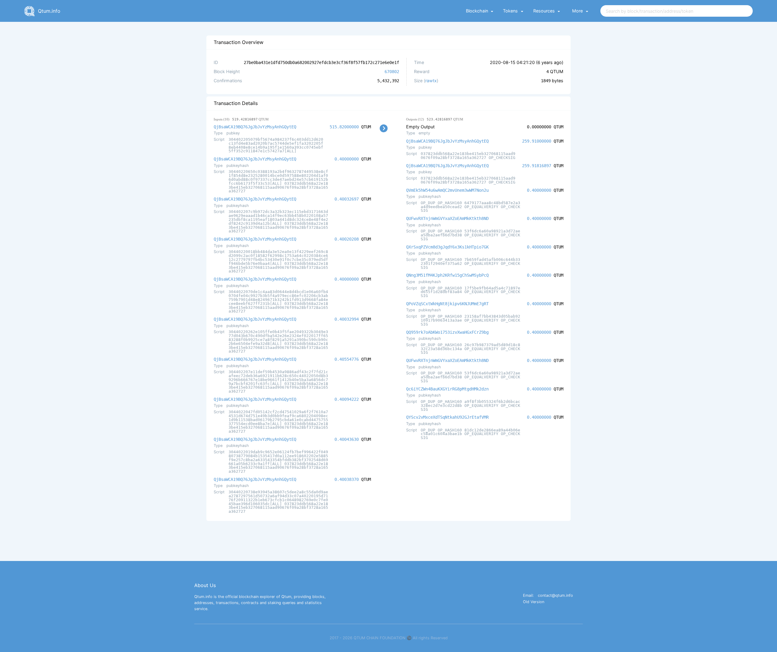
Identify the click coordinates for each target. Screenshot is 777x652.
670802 (392, 71)
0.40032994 (346, 319)
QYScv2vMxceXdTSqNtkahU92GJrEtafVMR (447, 417)
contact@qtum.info (555, 596)
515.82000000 (344, 126)
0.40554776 (346, 359)
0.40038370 (346, 479)
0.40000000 (346, 159)
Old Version (533, 602)
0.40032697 (346, 199)
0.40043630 (346, 439)
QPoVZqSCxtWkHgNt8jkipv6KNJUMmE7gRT (447, 303)
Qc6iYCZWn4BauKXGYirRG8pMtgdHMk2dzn (447, 389)
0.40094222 (346, 399)
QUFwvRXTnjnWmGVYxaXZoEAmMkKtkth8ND (447, 218)
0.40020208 (346, 239)
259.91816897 (536, 165)
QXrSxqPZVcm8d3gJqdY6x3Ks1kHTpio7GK (447, 247)
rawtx (431, 80)
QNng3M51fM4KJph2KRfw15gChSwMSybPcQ (447, 275)
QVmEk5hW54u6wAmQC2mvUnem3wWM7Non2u (447, 190)
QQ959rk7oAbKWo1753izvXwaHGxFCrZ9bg (447, 332)
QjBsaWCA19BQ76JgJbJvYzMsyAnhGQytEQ (255, 126)
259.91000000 (536, 141)
